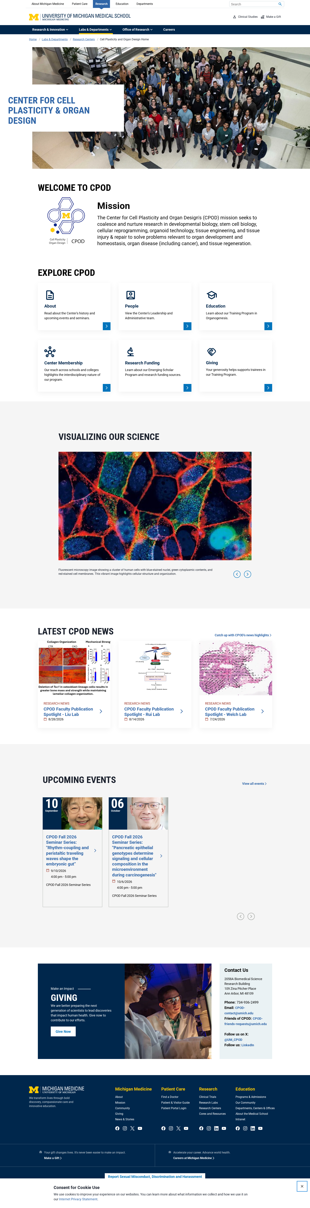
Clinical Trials (207, 1097)
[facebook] (117, 1128)
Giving (119, 1113)
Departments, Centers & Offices (255, 1108)
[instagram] (125, 1128)
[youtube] (140, 1128)
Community (122, 1108)
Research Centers (210, 1108)
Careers (169, 29)
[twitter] (132, 1128)
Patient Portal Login (173, 1108)
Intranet (240, 1119)
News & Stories (124, 1119)
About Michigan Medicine (48, 4)
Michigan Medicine (133, 1089)
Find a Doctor (169, 1097)
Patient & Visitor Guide (175, 1102)
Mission (120, 1102)
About (119, 1097)
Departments (145, 4)
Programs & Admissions (251, 1097)
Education (122, 4)
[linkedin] (216, 1128)
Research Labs (208, 1102)
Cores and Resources (212, 1113)
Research (101, 4)
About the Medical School (252, 1113)
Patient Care (79, 4)
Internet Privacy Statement (78, 1199)
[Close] (302, 1186)
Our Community (245, 1102)
